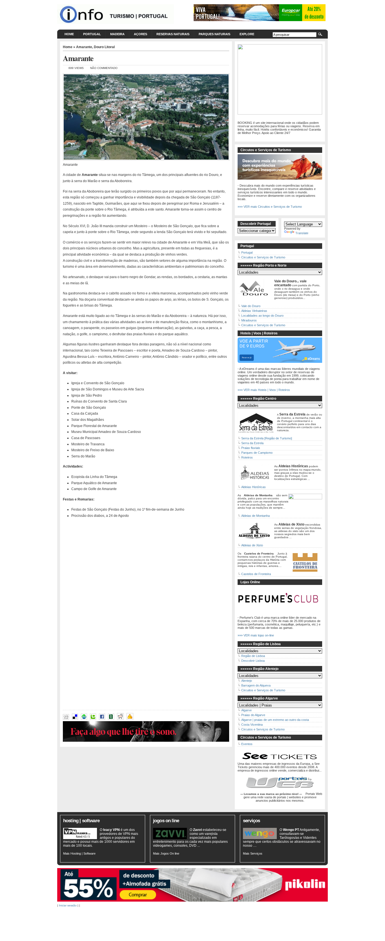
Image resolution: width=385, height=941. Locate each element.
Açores (140, 34)
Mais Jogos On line (166, 853)
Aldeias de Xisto (252, 545)
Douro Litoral (104, 47)
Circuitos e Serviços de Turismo (263, 257)
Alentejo (246, 680)
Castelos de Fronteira (256, 574)
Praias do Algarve (253, 715)
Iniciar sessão (68, 905)
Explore (247, 34)
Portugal (92, 34)
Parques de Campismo (257, 452)
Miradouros (249, 320)
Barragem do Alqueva (256, 685)
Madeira (117, 34)
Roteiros (247, 457)
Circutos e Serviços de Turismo (263, 729)
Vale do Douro (250, 306)
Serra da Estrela (252, 443)
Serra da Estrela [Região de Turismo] (266, 438)
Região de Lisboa (253, 656)
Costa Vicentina (252, 724)
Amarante (84, 47)
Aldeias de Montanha (255, 515)
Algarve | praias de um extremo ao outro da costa (275, 719)
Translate (301, 233)
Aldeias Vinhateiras (254, 310)
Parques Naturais (214, 34)
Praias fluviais (250, 448)
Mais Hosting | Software (79, 853)
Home (69, 34)
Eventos (247, 744)
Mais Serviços (252, 853)
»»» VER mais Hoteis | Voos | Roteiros (264, 390)
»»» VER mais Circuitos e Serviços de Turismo (270, 206)
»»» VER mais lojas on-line (256, 635)
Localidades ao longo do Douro (262, 315)
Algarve (246, 710)
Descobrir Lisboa (253, 660)
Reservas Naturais (172, 34)
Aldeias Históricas (253, 487)
